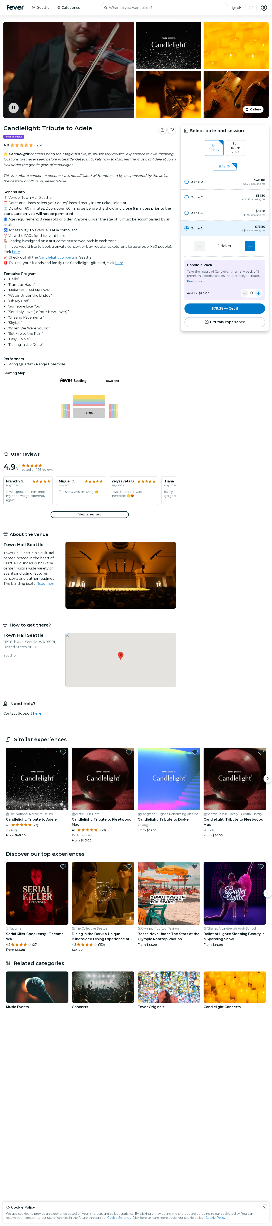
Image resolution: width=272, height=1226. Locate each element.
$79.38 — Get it (224, 308)
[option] (225, 181)
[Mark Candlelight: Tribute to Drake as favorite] (195, 752)
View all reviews (89, 514)
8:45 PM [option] (225, 166)
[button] (225, 181)
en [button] (239, 8)
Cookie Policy (215, 1218)
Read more (46, 584)
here (61, 236)
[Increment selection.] (250, 246)
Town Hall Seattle (23, 635)
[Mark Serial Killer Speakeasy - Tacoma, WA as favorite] (63, 866)
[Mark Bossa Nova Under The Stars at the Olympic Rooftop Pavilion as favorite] (195, 866)
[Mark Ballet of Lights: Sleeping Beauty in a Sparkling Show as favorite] (261, 866)
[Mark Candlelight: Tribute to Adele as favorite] (171, 130)
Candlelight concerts (57, 257)
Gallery (255, 109)
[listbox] (224, 148)
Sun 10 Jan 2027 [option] (235, 148)
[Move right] (268, 778)
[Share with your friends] (162, 130)
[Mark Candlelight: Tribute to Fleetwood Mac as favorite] (129, 752)
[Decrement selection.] (199, 246)
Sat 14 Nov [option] (214, 148)
